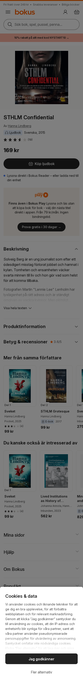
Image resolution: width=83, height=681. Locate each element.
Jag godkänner (41, 659)
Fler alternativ (41, 672)
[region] (41, 634)
